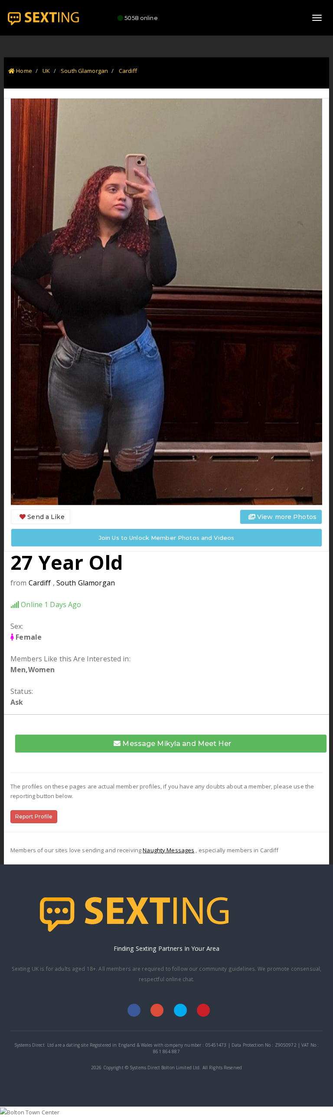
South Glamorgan (84, 71)
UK (46, 71)
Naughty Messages (168, 850)
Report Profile (33, 816)
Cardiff (128, 71)
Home (23, 71)
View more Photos (286, 517)
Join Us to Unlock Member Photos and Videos (166, 537)
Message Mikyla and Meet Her (176, 743)
